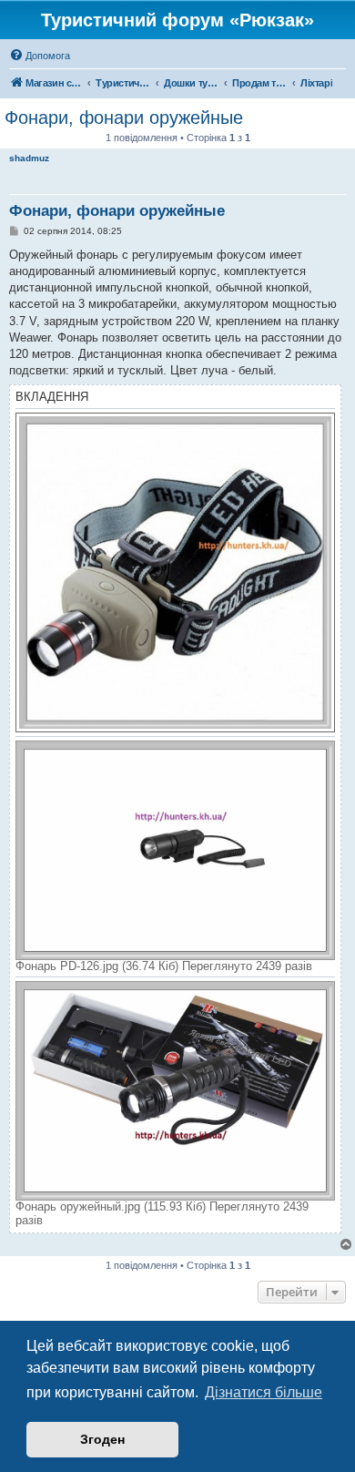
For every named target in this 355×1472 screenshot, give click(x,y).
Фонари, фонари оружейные (124, 117)
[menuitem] (39, 55)
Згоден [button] (102, 1439)
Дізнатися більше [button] (263, 1392)
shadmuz (29, 158)
